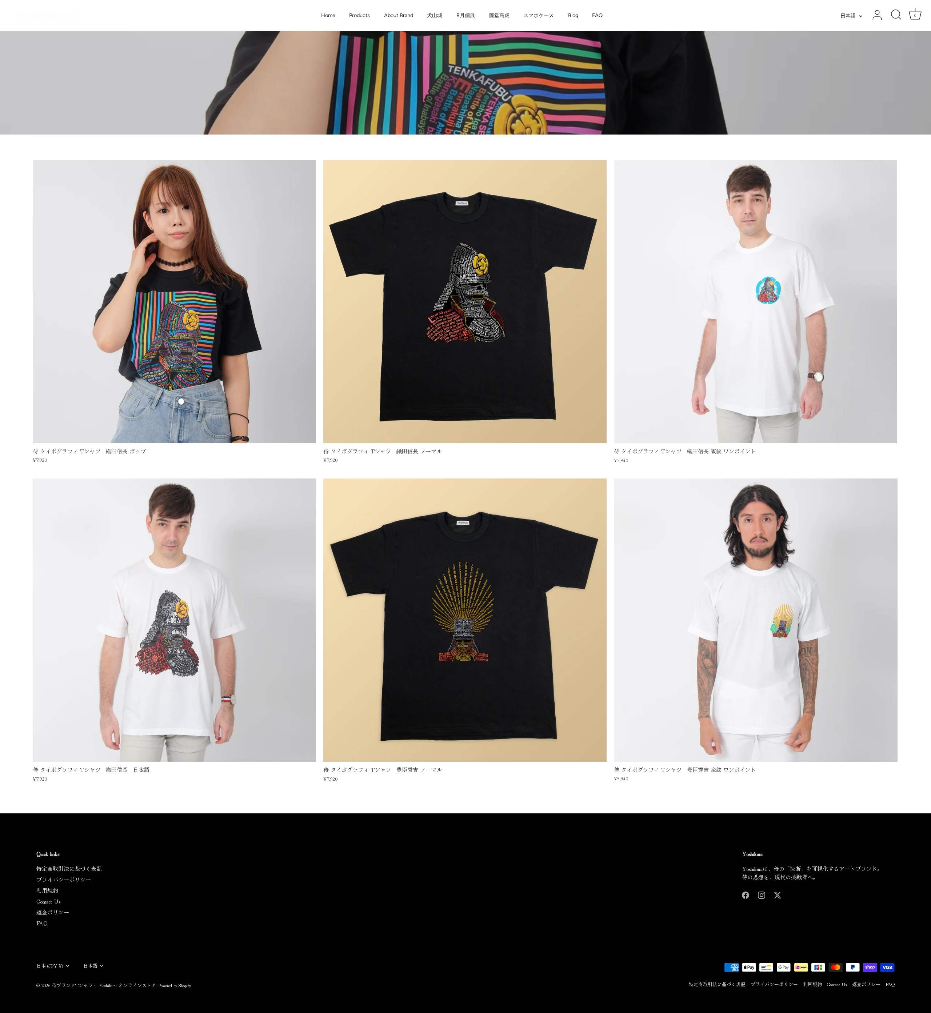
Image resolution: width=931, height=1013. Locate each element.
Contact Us (48, 901)
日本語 (848, 15)
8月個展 (465, 15)
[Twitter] (777, 893)
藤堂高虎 (499, 15)
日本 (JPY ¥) (49, 966)
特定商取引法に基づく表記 (69, 868)
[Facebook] (745, 893)
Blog (573, 15)
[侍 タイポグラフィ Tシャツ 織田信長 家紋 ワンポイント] (755, 302)
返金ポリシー (52, 912)
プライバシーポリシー (63, 879)
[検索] (896, 15)
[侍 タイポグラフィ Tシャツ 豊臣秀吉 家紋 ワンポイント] (755, 620)
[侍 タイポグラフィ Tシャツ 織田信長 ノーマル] (465, 301)
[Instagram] (761, 893)
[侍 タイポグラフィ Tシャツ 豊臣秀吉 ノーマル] (465, 620)
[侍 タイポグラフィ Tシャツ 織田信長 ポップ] (174, 301)
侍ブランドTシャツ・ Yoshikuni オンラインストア (104, 985)
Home (328, 15)
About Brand (398, 15)
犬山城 (434, 15)
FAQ (597, 15)
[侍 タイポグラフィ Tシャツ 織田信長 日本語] (174, 620)
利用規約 (47, 890)
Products (359, 15)
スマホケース (538, 15)
